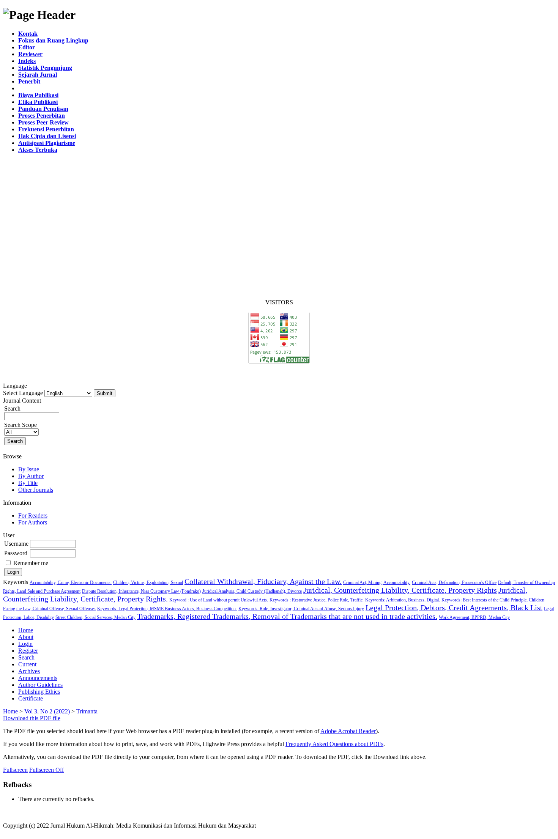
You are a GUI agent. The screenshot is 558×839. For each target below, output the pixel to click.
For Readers (32, 515)
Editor (26, 47)
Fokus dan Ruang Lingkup (53, 40)
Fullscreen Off (46, 770)
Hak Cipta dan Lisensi (47, 136)
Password (15, 553)
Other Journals (35, 489)
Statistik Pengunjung (45, 68)
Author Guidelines (40, 685)
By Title (28, 483)
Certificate (30, 698)
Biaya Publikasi (38, 95)
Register (28, 650)
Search (26, 657)
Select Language (23, 393)
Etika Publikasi (38, 102)
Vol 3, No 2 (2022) (47, 711)
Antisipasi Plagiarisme (46, 143)
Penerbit (29, 81)
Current (27, 664)
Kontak (28, 33)
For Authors (32, 522)
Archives (29, 671)
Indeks (27, 61)
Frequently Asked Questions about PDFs (334, 744)
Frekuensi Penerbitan (46, 129)
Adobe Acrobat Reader (348, 731)
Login (25, 644)
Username (16, 543)
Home (25, 630)
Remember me (30, 563)
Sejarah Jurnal (37, 74)
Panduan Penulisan (43, 108)
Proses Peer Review (43, 122)
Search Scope (20, 425)
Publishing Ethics (39, 691)
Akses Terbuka (37, 149)
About (25, 637)
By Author (31, 476)
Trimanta (87, 711)
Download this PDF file (31, 718)
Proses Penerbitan (41, 115)
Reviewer (30, 54)
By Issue (28, 469)
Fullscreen (15, 770)
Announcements (37, 678)
